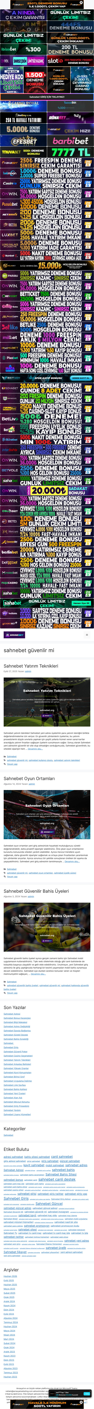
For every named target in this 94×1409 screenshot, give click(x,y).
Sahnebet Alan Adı (13, 1097)
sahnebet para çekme (13, 1226)
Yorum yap (12, 764)
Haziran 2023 (10, 1377)
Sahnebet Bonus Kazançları (17, 1018)
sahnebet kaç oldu (47, 1215)
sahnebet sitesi (27, 1229)
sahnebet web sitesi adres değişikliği (15, 1241)
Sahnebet (12, 756)
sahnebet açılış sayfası (43, 1170)
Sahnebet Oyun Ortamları (29, 778)
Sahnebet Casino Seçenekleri (18, 1056)
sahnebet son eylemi (60, 1230)
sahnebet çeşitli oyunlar (11, 1248)
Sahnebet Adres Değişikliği (17, 1026)
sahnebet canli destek (57, 1179)
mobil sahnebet (55, 1165)
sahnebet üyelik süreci (65, 873)
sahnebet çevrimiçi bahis (71, 1244)
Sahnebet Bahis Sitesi (61, 1174)
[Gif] (47, 265)
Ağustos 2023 (11, 1368)
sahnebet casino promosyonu (75, 1187)
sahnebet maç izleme (67, 1215)
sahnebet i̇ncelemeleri (10, 1216)
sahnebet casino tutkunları (50, 1190)
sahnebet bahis (63, 1170)
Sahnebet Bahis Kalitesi (15, 1089)
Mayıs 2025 (9, 1289)
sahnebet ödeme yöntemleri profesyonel (32, 1248)
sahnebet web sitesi (59, 1237)
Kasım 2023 (9, 1356)
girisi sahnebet (33, 1161)
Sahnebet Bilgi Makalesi (15, 1022)
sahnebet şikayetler (34, 1252)
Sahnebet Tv (10, 1233)
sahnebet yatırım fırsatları (55, 1241)
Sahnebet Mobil (11, 1219)
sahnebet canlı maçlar (35, 1187)
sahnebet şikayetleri (50, 1252)
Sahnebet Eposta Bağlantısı (17, 1030)
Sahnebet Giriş (11, 1047)
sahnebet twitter (14, 1236)
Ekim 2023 (9, 1360)
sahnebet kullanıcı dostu (41, 760)
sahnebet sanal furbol (10, 1230)
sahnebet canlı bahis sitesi (15, 1187)
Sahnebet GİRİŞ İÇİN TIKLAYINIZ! (47, 97)
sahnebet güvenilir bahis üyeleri (22, 985)
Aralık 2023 (9, 1351)
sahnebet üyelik (56, 1247)
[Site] (47, 163)
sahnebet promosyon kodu (65, 1225)
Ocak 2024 (9, 1347)
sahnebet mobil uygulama (76, 1219)
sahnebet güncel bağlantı (66, 1208)
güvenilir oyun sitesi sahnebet (13, 1166)
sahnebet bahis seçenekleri (32, 1175)
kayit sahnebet (34, 1165)
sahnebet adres (76, 1165)
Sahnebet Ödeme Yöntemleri (49, 1244)
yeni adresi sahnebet (71, 1252)
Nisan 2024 (9, 1335)
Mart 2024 (9, 1339)
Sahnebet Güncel (49, 1204)
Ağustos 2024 (11, 1318)
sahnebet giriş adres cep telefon (40, 1199)
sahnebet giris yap (76, 1193)
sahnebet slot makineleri (45, 1230)
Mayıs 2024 (9, 1331)
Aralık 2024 (9, 1301)
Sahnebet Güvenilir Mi (13, 1212)
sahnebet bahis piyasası (11, 1175)
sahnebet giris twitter (51, 1193)
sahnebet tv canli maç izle (56, 1233)
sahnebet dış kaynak (81, 1190)
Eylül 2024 (9, 1314)
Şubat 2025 (9, 1293)
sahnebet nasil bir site (66, 1222)
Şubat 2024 (9, 1343)
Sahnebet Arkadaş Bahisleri (17, 1064)
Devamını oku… (35, 749)
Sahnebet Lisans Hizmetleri (17, 1114)
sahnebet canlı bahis (35, 1184)
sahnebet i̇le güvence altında (79, 1212)
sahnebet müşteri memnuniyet (44, 1222)
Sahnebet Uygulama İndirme (18, 1081)
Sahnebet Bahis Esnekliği (16, 1039)
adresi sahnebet (13, 1156)
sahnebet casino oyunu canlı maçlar (54, 1187)
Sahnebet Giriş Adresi (61, 1199)
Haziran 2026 (10, 1276)
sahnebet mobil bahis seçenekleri (29, 1219)
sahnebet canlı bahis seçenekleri (55, 1184)
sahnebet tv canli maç (29, 1233)
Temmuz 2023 (11, 1372)
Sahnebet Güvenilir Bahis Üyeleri (36, 891)
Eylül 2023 (9, 1364)
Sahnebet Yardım (12, 1110)
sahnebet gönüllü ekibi (27, 1204)
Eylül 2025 (9, 1280)
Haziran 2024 (10, 1326)
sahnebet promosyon (36, 1225)
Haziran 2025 (10, 1284)
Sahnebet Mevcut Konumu (17, 1102)
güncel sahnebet (70, 1161)
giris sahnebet (50, 1161)
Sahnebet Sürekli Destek (16, 1035)
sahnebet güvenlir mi (17, 760)
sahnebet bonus (13, 1179)
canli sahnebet (62, 1156)
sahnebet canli (30, 1180)
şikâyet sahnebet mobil (29, 1256)
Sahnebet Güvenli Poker (15, 1051)
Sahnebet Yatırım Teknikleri (31, 666)
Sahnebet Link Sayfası (15, 1085)
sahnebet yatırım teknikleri (67, 760)
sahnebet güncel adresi (45, 1208)
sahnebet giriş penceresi (11, 1204)
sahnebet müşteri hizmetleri (18, 1222)
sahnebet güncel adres (17, 1208)
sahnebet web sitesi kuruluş (37, 1241)
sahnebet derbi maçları (67, 1190)
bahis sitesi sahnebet (37, 1156)
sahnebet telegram (76, 1230)
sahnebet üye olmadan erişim (76, 1248)
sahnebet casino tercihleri (33, 1190)
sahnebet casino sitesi (14, 1190)
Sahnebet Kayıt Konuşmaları (17, 1072)
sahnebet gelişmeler (10, 1194)
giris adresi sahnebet (15, 1161)
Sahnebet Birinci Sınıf (14, 1077)
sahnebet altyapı (30, 1170)
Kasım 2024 (9, 1305)
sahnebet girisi (27, 1193)
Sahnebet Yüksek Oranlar (16, 1068)
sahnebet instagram (58, 1211)
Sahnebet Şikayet (15, 1252)
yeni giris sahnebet (12, 1255)
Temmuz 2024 (11, 1322)
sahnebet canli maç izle (14, 1184)
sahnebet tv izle (79, 1233)
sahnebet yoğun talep (28, 1244)
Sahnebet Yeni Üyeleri (14, 1093)
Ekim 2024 (9, 1310)
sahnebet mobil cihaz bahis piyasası (52, 1219)
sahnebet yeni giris (12, 1244)
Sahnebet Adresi (12, 1014)
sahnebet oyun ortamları (41, 873)
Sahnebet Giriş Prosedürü (16, 1106)
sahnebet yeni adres (76, 1240)
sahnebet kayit (27, 1215)
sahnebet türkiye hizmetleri (37, 1237)
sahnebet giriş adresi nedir (80, 1199)
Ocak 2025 (9, 1297)
